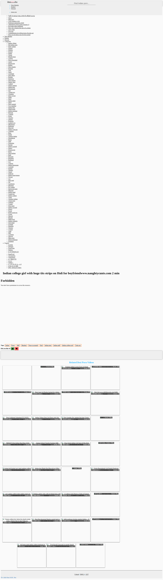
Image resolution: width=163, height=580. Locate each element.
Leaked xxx (11, 123)
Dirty (9, 99)
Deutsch (10, 246)
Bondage (11, 158)
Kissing (10, 68)
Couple (10, 204)
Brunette (10, 157)
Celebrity (11, 131)
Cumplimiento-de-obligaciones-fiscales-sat (20, 33)
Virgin (10, 55)
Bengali (10, 112)
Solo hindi (11, 223)
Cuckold (10, 167)
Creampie (11, 74)
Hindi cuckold (12, 146)
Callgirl (10, 84)
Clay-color (11, 29)
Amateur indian (13, 199)
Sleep (10, 18)
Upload (77, 574)
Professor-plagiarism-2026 (16, 23)
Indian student (12, 85)
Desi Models (15, 5)
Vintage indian (12, 136)
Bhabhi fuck (12, 57)
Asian (10, 197)
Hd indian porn (12, 45)
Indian (7, 345)
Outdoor (10, 202)
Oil (9, 182)
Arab (9, 231)
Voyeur (10, 177)
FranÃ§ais (11, 248)
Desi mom (11, 206)
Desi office (11, 75)
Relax (10, 140)
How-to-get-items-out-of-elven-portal (19, 35)
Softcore (10, 173)
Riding (10, 65)
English (10, 245)
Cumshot (11, 234)
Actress (10, 58)
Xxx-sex (10, 31)
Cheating (11, 94)
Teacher (10, 118)
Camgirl (10, 114)
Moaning (11, 185)
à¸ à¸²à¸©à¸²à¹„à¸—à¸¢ (15, 264)
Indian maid (11, 192)
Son (9, 90)
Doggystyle (11, 150)
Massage (10, 190)
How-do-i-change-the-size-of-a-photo (19, 28)
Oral (9, 70)
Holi (41, 345)
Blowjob (10, 128)
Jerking (10, 119)
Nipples (10, 170)
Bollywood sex (12, 212)
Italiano (10, 250)
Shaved (10, 216)
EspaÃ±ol (11, 254)
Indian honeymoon (14, 175)
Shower (10, 236)
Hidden (10, 50)
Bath (9, 155)
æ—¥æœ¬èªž (12, 259)
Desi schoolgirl (12, 60)
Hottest (13, 7)
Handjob (10, 226)
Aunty (10, 62)
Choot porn (11, 201)
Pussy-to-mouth (33, 345)
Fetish (10, 135)
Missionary (11, 124)
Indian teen (11, 87)
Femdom (11, 241)
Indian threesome (13, 165)
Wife (9, 141)
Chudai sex (11, 92)
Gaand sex (11, 194)
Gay (9, 162)
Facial (10, 211)
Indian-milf (56, 345)
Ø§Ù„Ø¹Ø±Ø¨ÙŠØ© (14, 267)
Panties (10, 168)
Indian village (12, 43)
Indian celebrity (13, 221)
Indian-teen (48, 345)
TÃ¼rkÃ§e (11, 256)
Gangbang (11, 184)
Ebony (10, 209)
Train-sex (78, 345)
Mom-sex (11, 19)
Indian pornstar (12, 111)
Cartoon (10, 163)
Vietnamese (11, 257)
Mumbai (24, 345)
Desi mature (11, 80)
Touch (10, 172)
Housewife (11, 63)
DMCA (82, 574)
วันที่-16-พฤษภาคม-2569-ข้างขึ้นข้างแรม (21, 16)
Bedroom (11, 126)
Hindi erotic (11, 109)
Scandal (10, 224)
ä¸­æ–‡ (10, 261)
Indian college (12, 196)
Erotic (10, 116)
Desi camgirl (12, 104)
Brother (10, 77)
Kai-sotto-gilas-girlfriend (15, 26)
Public (10, 53)
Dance (10, 148)
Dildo (10, 97)
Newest (13, 8)
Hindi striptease (13, 240)
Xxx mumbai (12, 106)
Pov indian (11, 187)
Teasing (10, 228)
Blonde (10, 218)
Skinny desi (11, 82)
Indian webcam (12, 129)
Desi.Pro (12, 2)
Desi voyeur (12, 96)
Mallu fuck (11, 219)
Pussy (13, 345)
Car (9, 179)
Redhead (11, 160)
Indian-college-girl (67, 345)
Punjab (10, 145)
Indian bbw (11, 107)
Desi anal (11, 180)
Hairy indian (12, 46)
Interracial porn (12, 189)
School (10, 48)
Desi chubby (12, 67)
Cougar (10, 229)
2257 (87, 574)
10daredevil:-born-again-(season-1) (18, 24)
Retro (10, 151)
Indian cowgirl (12, 207)
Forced (10, 52)
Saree (10, 72)
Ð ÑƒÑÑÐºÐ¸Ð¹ (13, 252)
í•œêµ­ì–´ (10, 262)
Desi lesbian (12, 153)
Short (10, 102)
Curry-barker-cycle (14, 21)
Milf (9, 233)
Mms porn (11, 238)
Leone (10, 214)
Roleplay (11, 121)
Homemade (11, 89)
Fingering (11, 143)
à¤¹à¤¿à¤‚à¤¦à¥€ (13, 266)
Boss (9, 133)
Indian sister (11, 101)
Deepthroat (11, 138)
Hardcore (11, 79)
